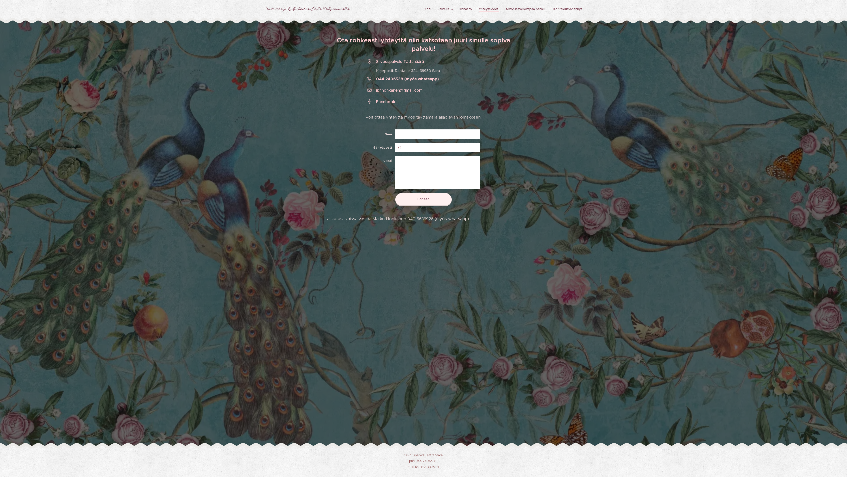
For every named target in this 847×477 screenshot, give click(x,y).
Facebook (385, 101)
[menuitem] (429, 9)
